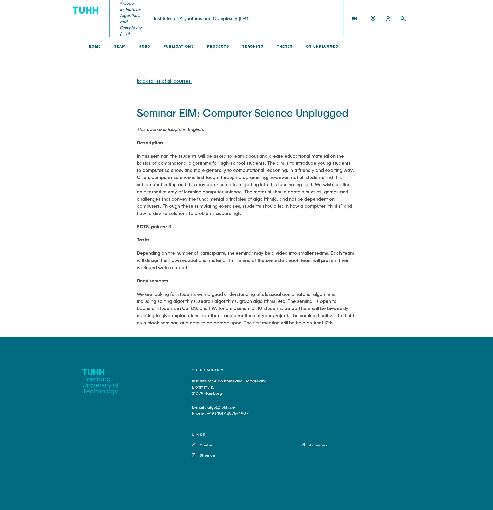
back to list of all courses (164, 81)
